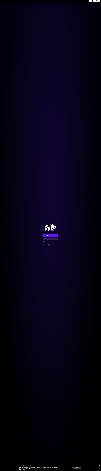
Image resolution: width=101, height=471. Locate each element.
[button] (39, 469)
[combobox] (99, 465)
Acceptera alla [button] (77, 467)
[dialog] (50, 467)
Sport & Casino (50, 238)
